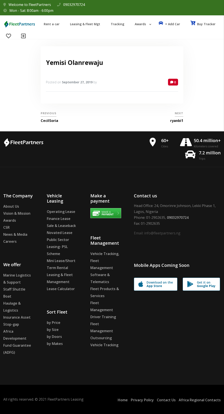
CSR (6, 227)
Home (123, 400)
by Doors (54, 336)
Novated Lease (59, 232)
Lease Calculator (61, 288)
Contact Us (166, 400)
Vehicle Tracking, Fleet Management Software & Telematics (104, 267)
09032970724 (74, 4)
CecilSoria (49, 120)
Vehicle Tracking (104, 345)
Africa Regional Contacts (200, 400)
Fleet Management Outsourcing (101, 330)
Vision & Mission (16, 213)
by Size (53, 329)
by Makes (55, 343)
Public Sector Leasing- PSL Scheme (58, 246)
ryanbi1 (176, 120)
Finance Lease (58, 218)
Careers (10, 241)
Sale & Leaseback (61, 225)
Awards (9, 220)
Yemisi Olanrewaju (74, 62)
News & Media (15, 234)
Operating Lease (61, 211)
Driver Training (103, 316)
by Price (53, 322)
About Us (11, 206)
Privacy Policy (142, 400)
